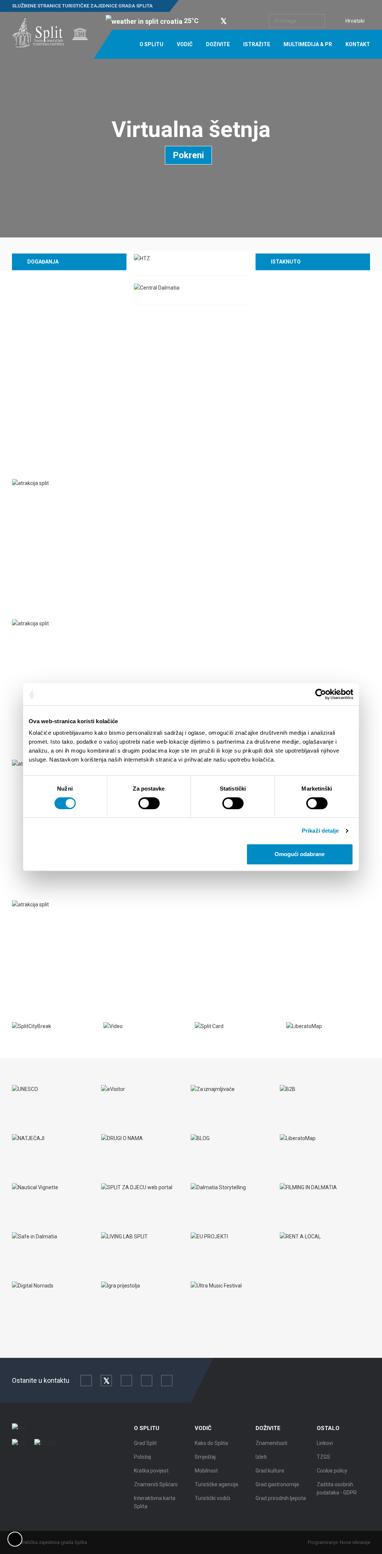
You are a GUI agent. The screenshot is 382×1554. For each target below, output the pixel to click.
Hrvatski (354, 21)
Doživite (218, 44)
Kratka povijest (151, 1471)
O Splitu (151, 44)
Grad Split (145, 1443)
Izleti (261, 1457)
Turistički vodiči (212, 1498)
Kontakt (357, 44)
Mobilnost (206, 1471)
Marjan (30, 639)
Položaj (142, 1457)
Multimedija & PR (308, 44)
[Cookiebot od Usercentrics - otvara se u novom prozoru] (320, 694)
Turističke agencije (216, 1484)
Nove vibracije (355, 1542)
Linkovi (325, 1443)
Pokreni (188, 155)
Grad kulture (270, 1471)
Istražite (256, 44)
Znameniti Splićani (156, 1484)
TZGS (323, 1457)
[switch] (149, 803)
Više (23, 549)
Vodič (184, 44)
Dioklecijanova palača (51, 499)
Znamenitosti (271, 1443)
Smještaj (205, 1457)
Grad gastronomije (277, 1484)
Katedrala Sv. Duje (46, 920)
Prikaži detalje (320, 830)
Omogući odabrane (300, 854)
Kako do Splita (211, 1443)
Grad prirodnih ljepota (281, 1498)
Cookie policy (332, 1471)
